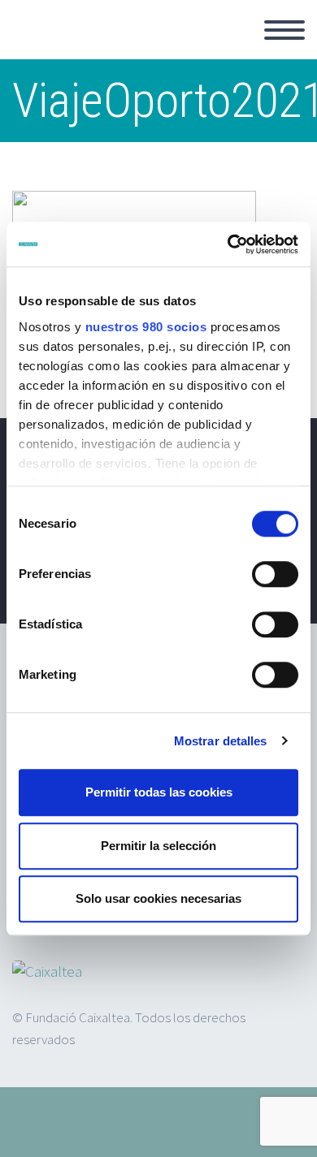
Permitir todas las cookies (158, 792)
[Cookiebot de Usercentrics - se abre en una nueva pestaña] (228, 244)
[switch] (275, 574)
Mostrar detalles (220, 741)
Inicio (234, 49)
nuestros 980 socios (146, 327)
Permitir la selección (158, 846)
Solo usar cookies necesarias (158, 898)
